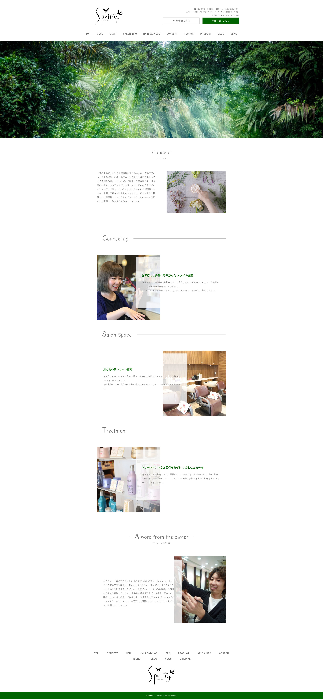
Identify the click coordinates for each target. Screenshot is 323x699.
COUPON (224, 653)
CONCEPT (172, 34)
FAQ (168, 653)
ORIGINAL (185, 659)
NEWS (234, 34)
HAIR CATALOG (151, 34)
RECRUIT (189, 34)
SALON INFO (130, 34)
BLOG (221, 34)
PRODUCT (205, 34)
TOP (88, 34)
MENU (100, 34)
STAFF (113, 34)
